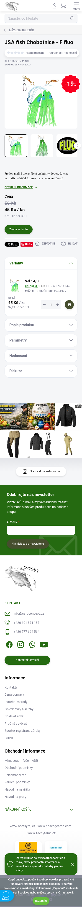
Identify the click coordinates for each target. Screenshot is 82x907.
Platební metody (16, 702)
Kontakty (11, 687)
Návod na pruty (15, 797)
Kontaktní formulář (27, 660)
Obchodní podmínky (19, 768)
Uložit (28, 244)
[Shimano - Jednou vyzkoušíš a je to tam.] (56, 848)
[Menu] (76, 5)
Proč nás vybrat (16, 723)
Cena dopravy (14, 694)
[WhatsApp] (31, 644)
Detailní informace (19, 187)
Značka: (18, 64)
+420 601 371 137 (26, 622)
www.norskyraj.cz (22, 826)
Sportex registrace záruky (23, 730)
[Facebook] (9, 644)
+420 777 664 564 (26, 631)
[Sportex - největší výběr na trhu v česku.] (28, 847)
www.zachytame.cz (42, 833)
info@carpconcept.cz (29, 613)
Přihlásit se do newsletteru (28, 543)
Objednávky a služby (19, 709)
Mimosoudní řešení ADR (21, 760)
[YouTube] (44, 644)
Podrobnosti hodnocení (62, 52)
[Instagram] (20, 644)
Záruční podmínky (17, 782)
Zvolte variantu (18, 229)
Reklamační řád (15, 775)
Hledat (71, 18)
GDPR (9, 738)
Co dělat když (14, 716)
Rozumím (41, 900)
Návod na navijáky (18, 789)
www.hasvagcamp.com (54, 826)
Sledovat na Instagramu (45, 471)
